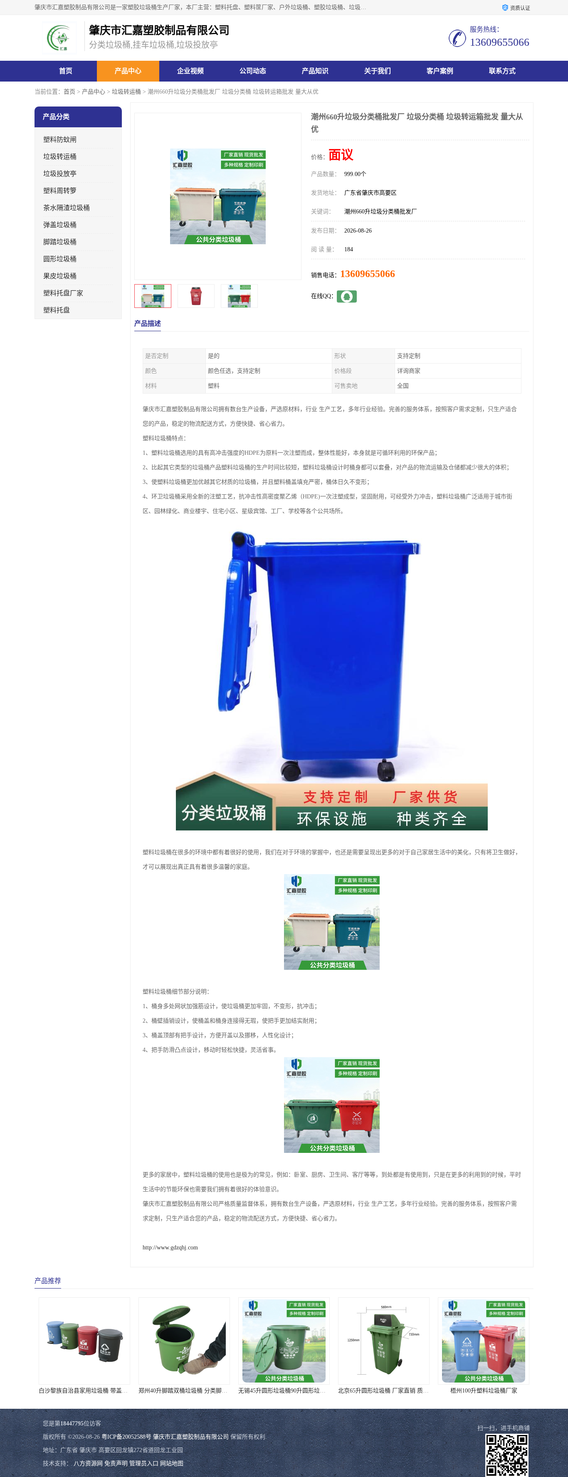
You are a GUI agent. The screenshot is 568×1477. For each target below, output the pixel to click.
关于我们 (377, 70)
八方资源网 (88, 1463)
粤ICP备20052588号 (126, 1437)
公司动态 (253, 70)
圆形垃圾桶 (60, 259)
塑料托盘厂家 (63, 293)
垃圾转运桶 (126, 92)
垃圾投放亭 (60, 173)
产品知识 (315, 70)
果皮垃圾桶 (60, 276)
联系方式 (502, 70)
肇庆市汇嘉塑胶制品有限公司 (191, 1437)
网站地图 (171, 1463)
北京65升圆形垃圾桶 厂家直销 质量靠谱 (289, 1391)
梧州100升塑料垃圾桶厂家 (384, 1391)
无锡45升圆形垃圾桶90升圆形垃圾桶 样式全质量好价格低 (212, 1391)
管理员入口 (143, 1463)
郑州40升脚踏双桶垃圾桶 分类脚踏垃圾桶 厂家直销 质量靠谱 (117, 1391)
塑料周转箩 (60, 190)
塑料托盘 (56, 310)
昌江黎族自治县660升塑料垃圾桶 (484, 1391)
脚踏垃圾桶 (60, 241)
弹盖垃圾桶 (60, 224)
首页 (65, 70)
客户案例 (440, 70)
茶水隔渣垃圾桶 (66, 207)
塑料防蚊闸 (60, 139)
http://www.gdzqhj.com (170, 1247)
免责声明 (116, 1463)
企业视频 (190, 70)
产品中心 (128, 70)
